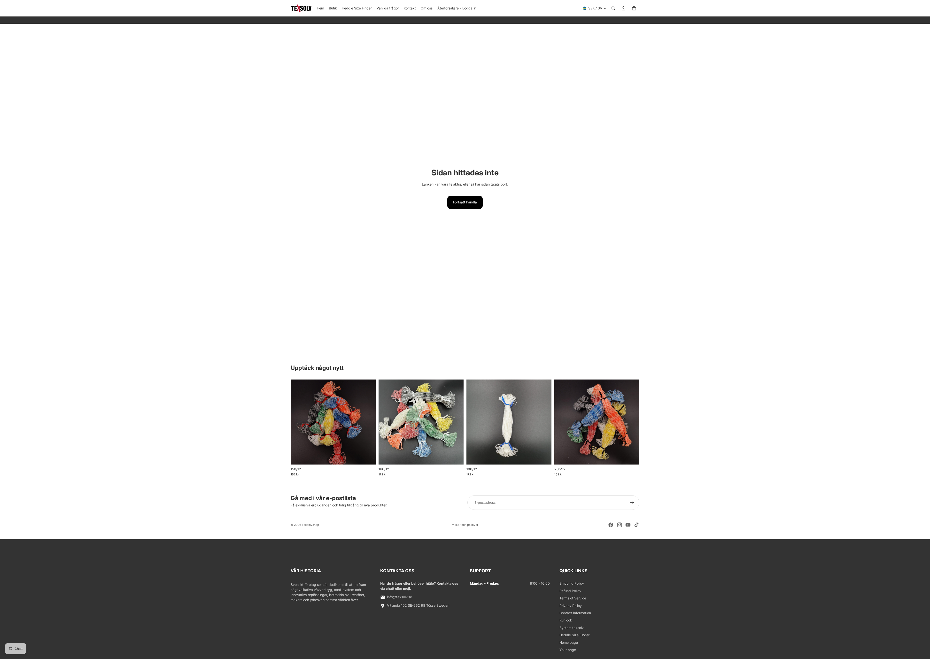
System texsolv (571, 628)
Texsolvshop (310, 525)
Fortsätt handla (465, 202)
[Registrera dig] (632, 502)
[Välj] (368, 457)
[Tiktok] (636, 525)
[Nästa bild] (368, 422)
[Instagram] (619, 525)
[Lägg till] (544, 457)
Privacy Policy (570, 606)
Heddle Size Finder (574, 635)
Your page (567, 650)
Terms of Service (572, 598)
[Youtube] (628, 525)
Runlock (565, 620)
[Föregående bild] (298, 422)
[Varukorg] (634, 8)
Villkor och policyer (465, 525)
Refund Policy (570, 591)
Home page (568, 642)
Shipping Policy (571, 583)
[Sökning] (613, 8)
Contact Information (575, 613)
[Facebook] (611, 525)
